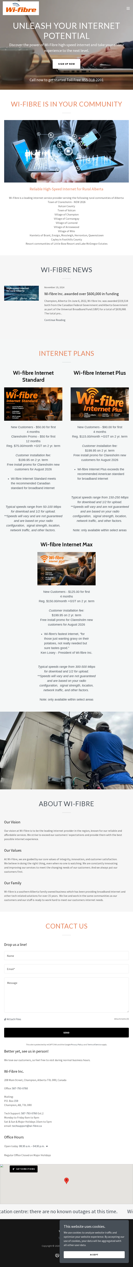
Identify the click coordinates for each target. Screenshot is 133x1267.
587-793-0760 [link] (20, 1088)
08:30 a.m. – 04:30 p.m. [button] (32, 1146)
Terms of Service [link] (94, 1044)
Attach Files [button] (14, 1019)
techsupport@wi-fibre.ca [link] (27, 1126)
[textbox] (66, 955)
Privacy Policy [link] (77, 1044)
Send (66, 1032)
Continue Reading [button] (54, 320)
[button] (128, 8)
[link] (21, 8)
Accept (94, 1254)
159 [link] (16, 1101)
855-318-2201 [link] (93, 79)
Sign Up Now (66, 63)
